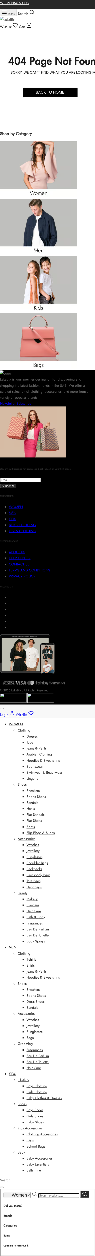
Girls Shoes (35, 1116)
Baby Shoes (35, 1122)
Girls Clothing (37, 1092)
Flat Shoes (34, 820)
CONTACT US (19, 564)
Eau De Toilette (38, 935)
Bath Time (34, 1170)
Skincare (33, 905)
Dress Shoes (35, 1001)
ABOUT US (17, 552)
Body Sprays (36, 941)
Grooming (25, 1043)
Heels (31, 808)
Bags (30, 1037)
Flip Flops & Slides (41, 832)
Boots (31, 826)
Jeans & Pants (36, 748)
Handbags (34, 887)
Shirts (30, 965)
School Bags (36, 1146)
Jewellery (33, 850)
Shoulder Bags (37, 862)
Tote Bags (33, 880)
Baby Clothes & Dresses (44, 1098)
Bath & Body (36, 917)
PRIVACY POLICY (22, 576)
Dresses (32, 736)
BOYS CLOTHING (22, 525)
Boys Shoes (35, 1110)
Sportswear (35, 766)
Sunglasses (34, 857)
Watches (33, 844)
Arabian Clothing (39, 754)
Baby (21, 1152)
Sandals (32, 802)
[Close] (2, 708)
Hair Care (34, 911)
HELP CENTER (19, 558)
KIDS (25, 3)
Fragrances (35, 923)
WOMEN (7, 3)
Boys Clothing (37, 1086)
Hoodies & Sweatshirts (43, 760)
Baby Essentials (38, 1164)
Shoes (22, 784)
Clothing (24, 730)
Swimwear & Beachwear (44, 772)
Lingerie (32, 778)
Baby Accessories (39, 1158)
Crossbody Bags (38, 874)
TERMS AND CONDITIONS (29, 570)
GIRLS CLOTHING (22, 531)
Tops (30, 742)
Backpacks (34, 868)
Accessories (26, 838)
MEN (17, 3)
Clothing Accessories (42, 1134)
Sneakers (33, 790)
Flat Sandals (35, 814)
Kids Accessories (30, 1128)
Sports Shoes (36, 796)
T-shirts (31, 959)
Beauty (22, 893)
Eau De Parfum (38, 929)
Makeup (32, 899)
